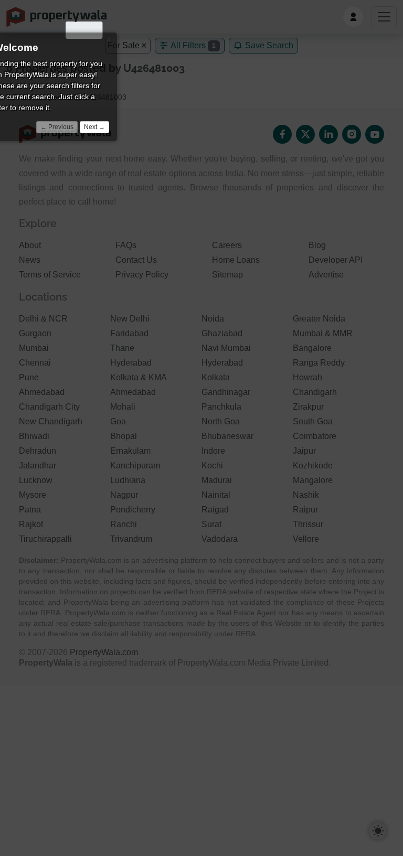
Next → (94, 127)
